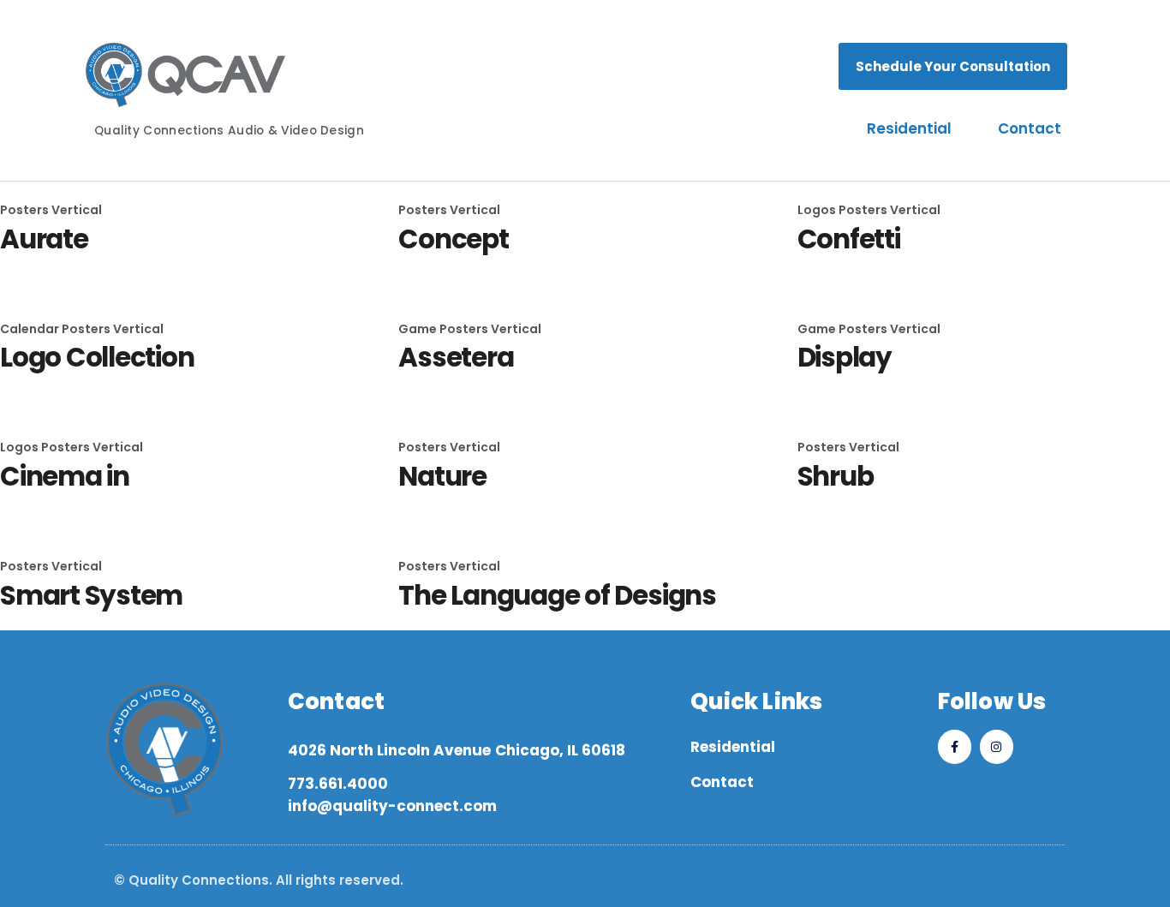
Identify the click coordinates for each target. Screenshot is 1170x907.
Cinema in (64, 476)
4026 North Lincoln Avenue (389, 750)
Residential (909, 128)
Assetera (455, 357)
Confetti (848, 239)
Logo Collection (97, 357)
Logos (818, 209)
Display (844, 357)
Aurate (44, 239)
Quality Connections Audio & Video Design (229, 130)
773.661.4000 (338, 783)
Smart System (91, 595)
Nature (442, 476)
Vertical (76, 209)
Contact (1029, 128)
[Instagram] (996, 746)
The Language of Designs (556, 595)
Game (418, 328)
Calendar (31, 328)
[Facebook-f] (954, 746)
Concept (453, 239)
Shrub (835, 476)
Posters (25, 209)
